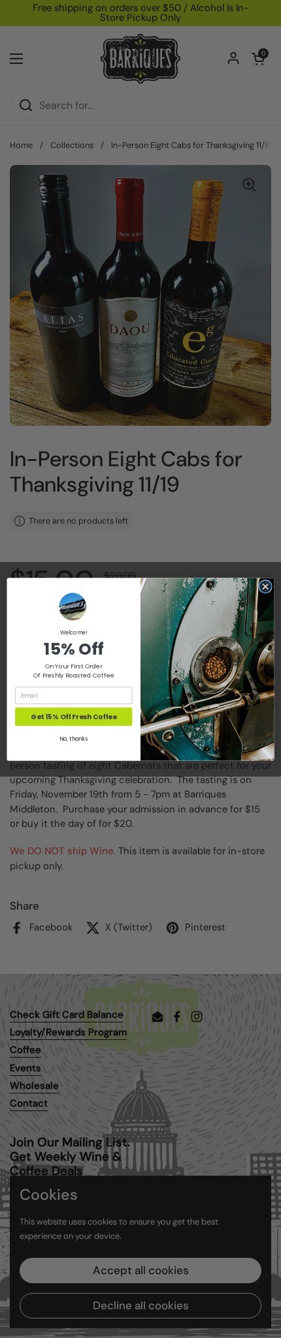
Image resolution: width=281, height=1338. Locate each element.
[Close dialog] (265, 586)
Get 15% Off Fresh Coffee (73, 716)
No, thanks (73, 739)
